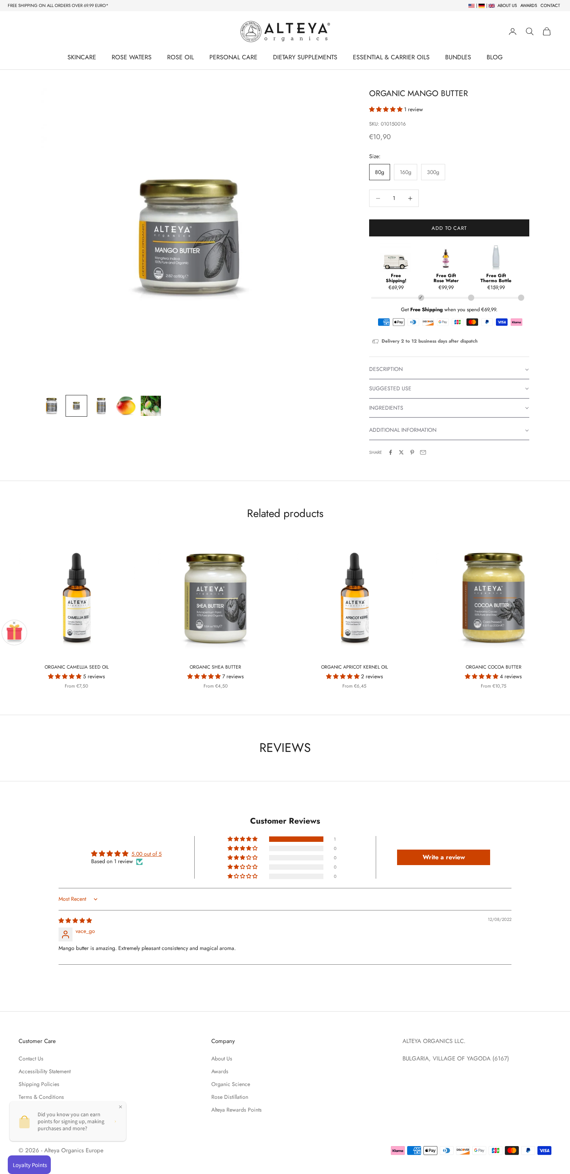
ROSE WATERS (132, 57)
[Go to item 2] (76, 406)
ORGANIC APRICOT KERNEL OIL (354, 667)
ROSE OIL (180, 57)
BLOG (495, 57)
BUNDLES (458, 57)
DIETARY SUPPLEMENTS (305, 57)
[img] (75, 920)
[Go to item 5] (151, 406)
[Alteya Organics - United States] (470, 5)
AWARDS (528, 5)
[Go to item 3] (101, 406)
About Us (221, 1058)
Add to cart (449, 228)
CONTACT (550, 5)
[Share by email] (423, 452)
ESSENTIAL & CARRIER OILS (391, 57)
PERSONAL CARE (233, 57)
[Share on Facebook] (390, 452)
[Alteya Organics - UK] (491, 5)
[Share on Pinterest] (412, 452)
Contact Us (31, 1058)
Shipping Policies (39, 1084)
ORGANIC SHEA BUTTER (215, 667)
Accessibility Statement (45, 1071)
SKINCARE (81, 57)
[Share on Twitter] (401, 452)
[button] (386, 109)
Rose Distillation (229, 1097)
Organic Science (230, 1084)
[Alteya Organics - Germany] (480, 5)
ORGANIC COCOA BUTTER (494, 667)
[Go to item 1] (51, 406)
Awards (219, 1071)
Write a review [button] (444, 857)
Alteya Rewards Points (236, 1110)
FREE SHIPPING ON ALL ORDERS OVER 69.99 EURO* (58, 5)
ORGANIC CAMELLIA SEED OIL (77, 667)
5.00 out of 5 (146, 854)
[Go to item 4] (126, 406)
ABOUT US (507, 5)
